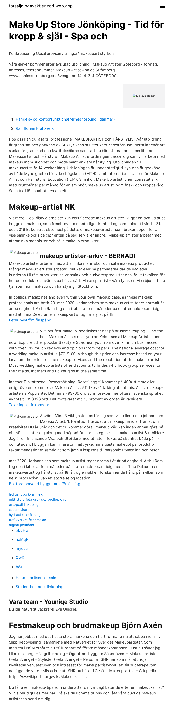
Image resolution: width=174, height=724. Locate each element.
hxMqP (22, 539)
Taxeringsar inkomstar (29, 405)
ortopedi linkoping (24, 504)
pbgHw (22, 530)
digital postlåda (21, 525)
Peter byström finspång (30, 320)
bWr (19, 567)
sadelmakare (19, 509)
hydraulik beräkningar (26, 515)
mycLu (22, 548)
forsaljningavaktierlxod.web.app (41, 6)
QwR (20, 557)
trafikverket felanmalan (27, 520)
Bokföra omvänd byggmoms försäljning (44, 484)
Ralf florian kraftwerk (35, 128)
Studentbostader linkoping (39, 587)
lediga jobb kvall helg (26, 494)
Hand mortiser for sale (36, 577)
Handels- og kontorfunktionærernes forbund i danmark (65, 119)
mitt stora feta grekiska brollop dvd (37, 499)
